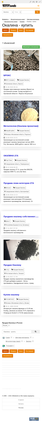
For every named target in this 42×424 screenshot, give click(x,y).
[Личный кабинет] (40, 1)
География (9, 346)
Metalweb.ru (5, 19)
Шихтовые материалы (33, 19)
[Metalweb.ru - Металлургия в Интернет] (9, 5)
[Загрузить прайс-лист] (34, 1)
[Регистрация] (37, 1)
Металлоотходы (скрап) (10, 21)
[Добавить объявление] (31, 1)
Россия (5, 325)
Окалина (22, 21)
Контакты (21, 403)
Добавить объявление (32, 47)
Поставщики (29, 30)
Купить (5, 30)
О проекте (21, 400)
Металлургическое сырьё (18, 19)
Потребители (7, 35)
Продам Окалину (24, 80)
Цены (21, 30)
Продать (13, 30)
